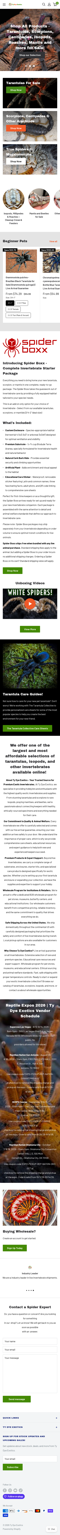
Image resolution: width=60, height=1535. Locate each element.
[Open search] (43, 4)
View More (30, 629)
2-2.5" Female (13, 308)
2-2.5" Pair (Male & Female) (18, 314)
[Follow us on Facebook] (5, 1490)
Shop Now (12, 570)
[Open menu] (4, 4)
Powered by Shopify (12, 1529)
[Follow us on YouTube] (15, 1490)
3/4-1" (10, 302)
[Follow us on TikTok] (21, 1490)
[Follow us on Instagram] (10, 1490)
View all (53, 241)
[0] (55, 4)
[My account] (49, 4)
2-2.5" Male (21, 302)
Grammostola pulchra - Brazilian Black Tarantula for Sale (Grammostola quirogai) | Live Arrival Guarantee (20, 283)
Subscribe (12, 1467)
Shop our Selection (30, 54)
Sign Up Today (15, 1248)
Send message (17, 1399)
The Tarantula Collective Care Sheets (27, 728)
